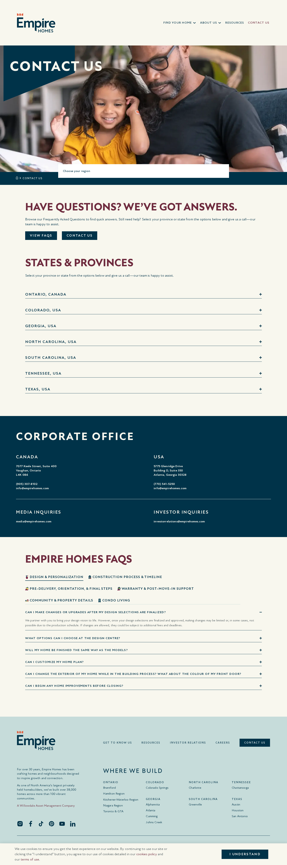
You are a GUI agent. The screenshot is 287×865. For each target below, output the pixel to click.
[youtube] (62, 824)
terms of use (30, 859)
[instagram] (20, 824)
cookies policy (146, 854)
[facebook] (30, 824)
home (17, 177)
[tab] (54, 577)
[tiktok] (41, 824)
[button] (179, 22)
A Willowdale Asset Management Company (46, 805)
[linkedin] (73, 824)
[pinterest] (51, 824)
